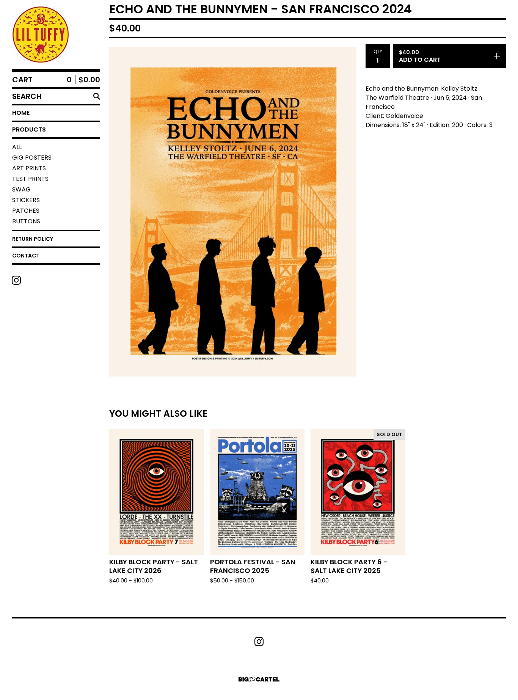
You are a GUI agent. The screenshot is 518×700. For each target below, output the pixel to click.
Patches (25, 210)
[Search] (96, 96)
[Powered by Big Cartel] (259, 679)
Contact (25, 255)
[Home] (40, 34)
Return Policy (32, 239)
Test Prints (30, 178)
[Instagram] (16, 280)
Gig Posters (32, 157)
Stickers (26, 200)
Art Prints (29, 168)
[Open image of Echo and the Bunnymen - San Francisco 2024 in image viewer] (232, 212)
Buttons (26, 221)
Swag (21, 189)
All (17, 147)
